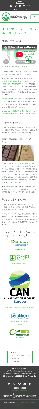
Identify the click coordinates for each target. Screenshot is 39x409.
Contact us (20, 3)
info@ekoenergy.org (19, 390)
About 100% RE (19, 337)
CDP (3, 101)
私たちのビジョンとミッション (22, 355)
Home (20, 1)
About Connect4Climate (19, 263)
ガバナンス (15, 358)
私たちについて (16, 352)
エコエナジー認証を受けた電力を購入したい (19, 111)
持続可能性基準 (11, 81)
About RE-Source (19, 249)
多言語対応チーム (13, 186)
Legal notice (24, 402)
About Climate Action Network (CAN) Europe (19, 307)
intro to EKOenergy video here (18, 66)
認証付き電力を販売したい (11, 114)
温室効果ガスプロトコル (9, 99)
